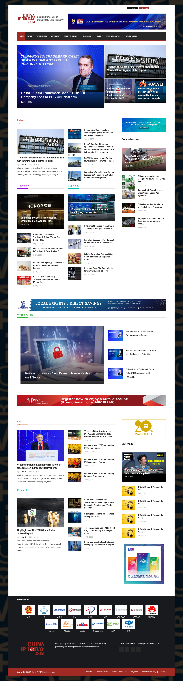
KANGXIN (136, 617)
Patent (30, 36)
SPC (28, 617)
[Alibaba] (67, 624)
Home (21, 36)
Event (100, 36)
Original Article (114, 36)
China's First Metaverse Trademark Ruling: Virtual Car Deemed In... (46, 237)
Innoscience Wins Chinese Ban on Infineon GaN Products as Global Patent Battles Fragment (99, 175)
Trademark (42, 36)
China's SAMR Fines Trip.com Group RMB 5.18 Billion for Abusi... (141, 159)
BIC (74, 617)
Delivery (162, 672)
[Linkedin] (160, 8)
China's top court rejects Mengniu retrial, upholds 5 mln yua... (151, 179)
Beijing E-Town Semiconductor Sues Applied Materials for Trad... (151, 221)
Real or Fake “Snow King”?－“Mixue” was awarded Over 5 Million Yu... (46, 279)
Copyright (56, 36)
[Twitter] (157, 8)
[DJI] (128, 624)
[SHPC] (59, 610)
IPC (44, 617)
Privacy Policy (102, 672)
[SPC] (28, 610)
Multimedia (131, 36)
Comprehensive (71, 36)
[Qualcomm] (98, 624)
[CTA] (105, 610)
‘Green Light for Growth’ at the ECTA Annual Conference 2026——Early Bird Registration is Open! (99, 434)
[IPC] (44, 610)
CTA (105, 617)
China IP (22, 164)
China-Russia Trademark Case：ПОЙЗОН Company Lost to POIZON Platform (54, 95)
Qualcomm (98, 631)
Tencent (51, 631)
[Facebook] (153, 8)
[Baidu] (82, 624)
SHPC (59, 617)
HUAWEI (151, 617)
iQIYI (113, 631)
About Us (89, 672)
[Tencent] (51, 624)
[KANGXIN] (136, 610)
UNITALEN (121, 617)
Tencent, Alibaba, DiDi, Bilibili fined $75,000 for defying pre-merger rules (99, 530)
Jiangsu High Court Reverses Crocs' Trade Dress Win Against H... (151, 193)
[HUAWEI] (151, 610)
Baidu (82, 631)
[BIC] (74, 610)
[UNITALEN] (121, 610)
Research (88, 36)
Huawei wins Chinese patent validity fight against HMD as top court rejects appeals (98, 132)
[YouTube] (164, 8)
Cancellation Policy (148, 672)
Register (144, 8)
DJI (128, 631)
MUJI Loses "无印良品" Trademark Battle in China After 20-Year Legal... (48, 265)
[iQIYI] (113, 624)
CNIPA (90, 617)
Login (133, 8)
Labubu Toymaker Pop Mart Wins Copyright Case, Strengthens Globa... (98, 257)
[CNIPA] (90, 610)
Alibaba (67, 631)
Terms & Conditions (119, 672)
